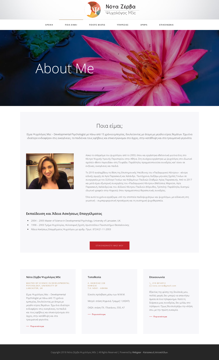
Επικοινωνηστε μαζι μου (109, 245)
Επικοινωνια (166, 25)
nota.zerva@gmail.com (164, 285)
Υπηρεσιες (123, 25)
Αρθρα (143, 25)
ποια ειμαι (71, 25)
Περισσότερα (37, 326)
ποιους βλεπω (97, 25)
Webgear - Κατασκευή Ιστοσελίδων (150, 352)
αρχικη (49, 25)
